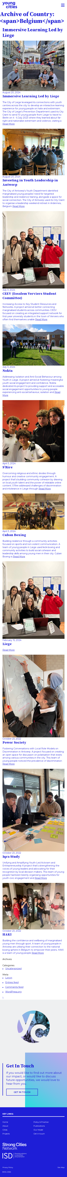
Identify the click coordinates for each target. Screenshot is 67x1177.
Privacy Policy (7, 1167)
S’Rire (7, 467)
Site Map (61, 1167)
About (5, 1126)
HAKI (7, 934)
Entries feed (12, 982)
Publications (39, 1126)
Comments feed (14, 987)
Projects (6, 1133)
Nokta (7, 371)
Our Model (38, 1130)
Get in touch (22, 1092)
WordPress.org (13, 991)
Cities (4, 1130)
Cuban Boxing (14, 535)
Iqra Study (11, 857)
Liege (7, 644)
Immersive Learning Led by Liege (30, 96)
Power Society (14, 742)
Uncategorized (13, 968)
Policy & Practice (41, 1122)
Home (5, 1122)
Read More (8, 124)
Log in (8, 977)
